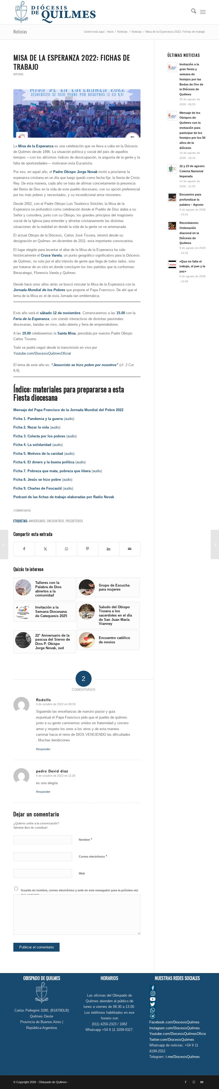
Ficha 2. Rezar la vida (31, 427)
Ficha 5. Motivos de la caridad (38, 454)
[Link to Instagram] (194, 1082)
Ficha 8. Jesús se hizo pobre (37, 480)
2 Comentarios (22, 510)
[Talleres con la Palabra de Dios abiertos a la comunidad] (215, 544)
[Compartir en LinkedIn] (108, 549)
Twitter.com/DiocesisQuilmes (171, 1040)
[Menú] (203, 12)
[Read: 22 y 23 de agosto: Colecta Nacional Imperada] (172, 169)
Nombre (85, 840)
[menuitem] (191, 12)
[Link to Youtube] (202, 1082)
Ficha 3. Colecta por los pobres (39, 436)
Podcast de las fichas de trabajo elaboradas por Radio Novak (63, 497)
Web (82, 873)
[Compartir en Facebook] (24, 549)
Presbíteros (74, 521)
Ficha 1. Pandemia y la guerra (38, 419)
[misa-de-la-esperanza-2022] (76, 113)
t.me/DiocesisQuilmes (183, 1057)
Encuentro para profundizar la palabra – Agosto (191, 199)
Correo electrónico (93, 856)
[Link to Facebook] (186, 1082)
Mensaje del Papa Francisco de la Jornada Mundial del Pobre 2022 (68, 410)
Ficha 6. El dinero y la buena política (43, 462)
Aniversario (37, 521)
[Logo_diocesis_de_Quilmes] (55, 12)
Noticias (20, 31)
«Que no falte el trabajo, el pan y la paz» (192, 266)
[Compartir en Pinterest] (87, 549)
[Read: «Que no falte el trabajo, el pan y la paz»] (172, 264)
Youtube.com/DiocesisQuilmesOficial (42, 353)
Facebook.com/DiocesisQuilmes (174, 1022)
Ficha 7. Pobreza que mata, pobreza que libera (52, 471)
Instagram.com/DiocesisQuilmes (174, 1028)
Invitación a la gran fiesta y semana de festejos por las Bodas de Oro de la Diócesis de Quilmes (191, 79)
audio (69, 419)
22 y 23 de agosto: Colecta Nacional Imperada (192, 171)
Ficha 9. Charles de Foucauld (37, 488)
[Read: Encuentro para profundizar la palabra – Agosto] (172, 197)
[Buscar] (191, 12)
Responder (43, 749)
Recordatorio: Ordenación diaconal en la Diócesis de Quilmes (189, 233)
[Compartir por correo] (129, 549)
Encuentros (55, 521)
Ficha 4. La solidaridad (32, 445)
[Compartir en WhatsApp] (66, 549)
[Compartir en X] (45, 549)
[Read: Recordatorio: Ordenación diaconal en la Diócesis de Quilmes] (172, 226)
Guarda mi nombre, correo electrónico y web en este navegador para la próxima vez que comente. (79, 892)
